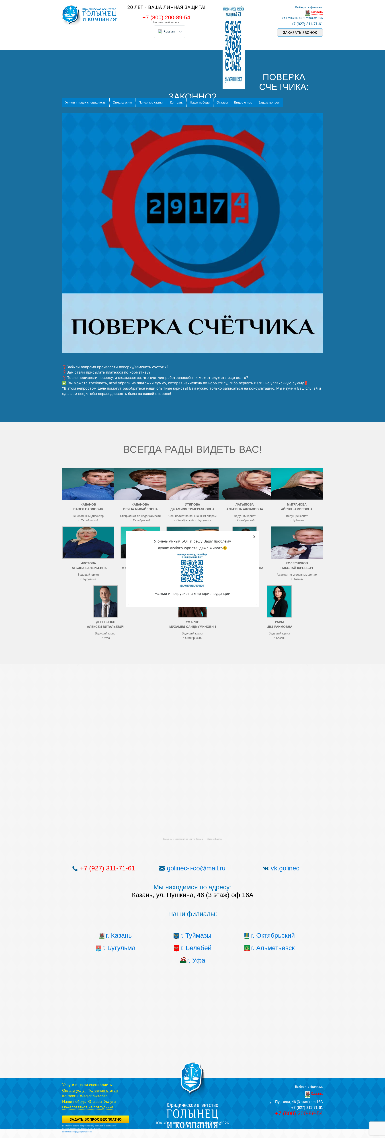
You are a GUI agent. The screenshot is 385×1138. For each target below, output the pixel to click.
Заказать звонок (300, 32)
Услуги (110, 1101)
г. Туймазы (195, 935)
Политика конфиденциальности (77, 1132)
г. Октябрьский (273, 935)
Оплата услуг (122, 102)
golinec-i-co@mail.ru (196, 868)
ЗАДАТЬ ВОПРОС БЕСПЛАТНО (96, 1119)
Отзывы (222, 102)
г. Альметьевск (273, 947)
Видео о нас (243, 102)
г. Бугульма (118, 947)
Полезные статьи (151, 102)
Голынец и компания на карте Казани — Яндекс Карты (192, 839)
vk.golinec (285, 868)
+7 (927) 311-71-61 (307, 24)
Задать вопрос (269, 102)
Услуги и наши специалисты (85, 102)
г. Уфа (196, 960)
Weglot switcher (93, 1096)
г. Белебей (195, 947)
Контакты (176, 102)
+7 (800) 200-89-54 (166, 17)
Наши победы (200, 102)
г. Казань (119, 935)
